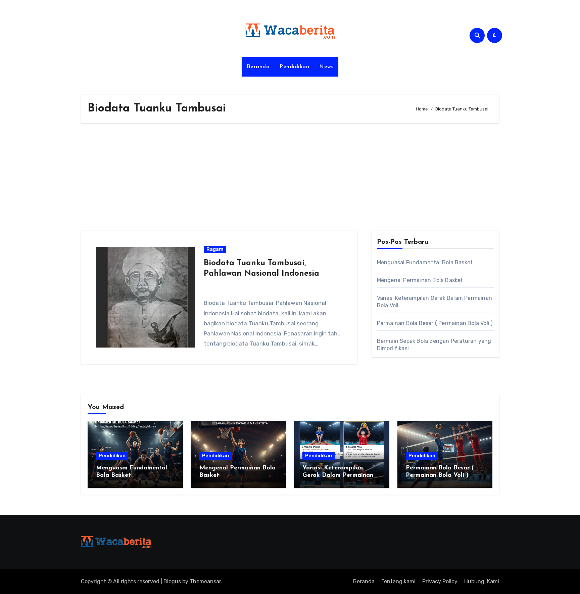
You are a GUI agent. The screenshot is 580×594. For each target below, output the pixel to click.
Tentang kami (398, 581)
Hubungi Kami (481, 581)
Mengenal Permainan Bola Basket (420, 280)
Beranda (258, 67)
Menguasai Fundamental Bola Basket (425, 262)
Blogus (172, 581)
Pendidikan (294, 67)
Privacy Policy (439, 581)
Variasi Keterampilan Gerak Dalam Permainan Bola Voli (337, 475)
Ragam (215, 249)
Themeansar (205, 581)
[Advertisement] (290, 177)
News (326, 67)
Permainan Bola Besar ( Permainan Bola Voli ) (435, 323)
